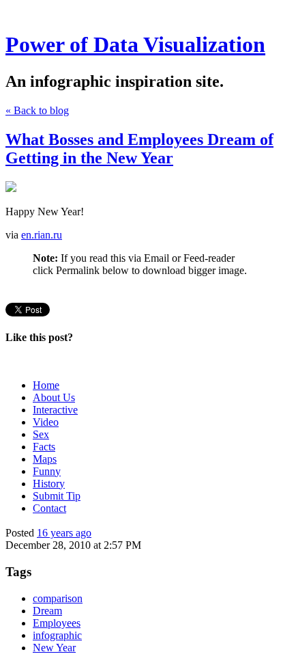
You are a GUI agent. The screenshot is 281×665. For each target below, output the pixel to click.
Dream (47, 610)
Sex (41, 434)
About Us (54, 397)
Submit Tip (56, 496)
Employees (56, 623)
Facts (44, 446)
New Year (54, 647)
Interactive (55, 410)
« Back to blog (37, 110)
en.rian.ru (41, 235)
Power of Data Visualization (135, 44)
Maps (45, 459)
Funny (47, 471)
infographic (57, 635)
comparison (58, 598)
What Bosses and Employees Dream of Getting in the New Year (139, 149)
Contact (49, 508)
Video (46, 422)
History (49, 483)
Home (46, 385)
